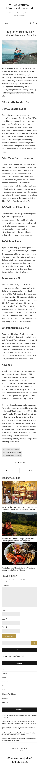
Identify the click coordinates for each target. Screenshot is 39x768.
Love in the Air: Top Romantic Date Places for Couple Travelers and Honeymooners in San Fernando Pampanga (19, 722)
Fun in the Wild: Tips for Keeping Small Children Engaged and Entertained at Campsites (19, 739)
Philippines (5, 698)
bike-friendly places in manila (12, 456)
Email (4, 619)
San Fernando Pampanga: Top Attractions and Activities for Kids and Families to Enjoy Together (18, 733)
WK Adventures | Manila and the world (19, 6)
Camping (4, 673)
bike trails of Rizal (17, 269)
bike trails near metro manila (12, 452)
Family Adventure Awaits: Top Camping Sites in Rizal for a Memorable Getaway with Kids (19, 728)
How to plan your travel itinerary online (13, 656)
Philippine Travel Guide (9, 694)
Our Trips (23, 748)
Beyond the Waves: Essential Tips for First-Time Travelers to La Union (19, 716)
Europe (4, 678)
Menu (6, 23)
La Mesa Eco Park (24, 201)
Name (4, 610)
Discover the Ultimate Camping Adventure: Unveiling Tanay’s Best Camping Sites (18, 540)
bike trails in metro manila (11, 449)
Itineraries (5, 682)
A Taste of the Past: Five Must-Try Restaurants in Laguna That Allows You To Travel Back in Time (19, 509)
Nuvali (4, 389)
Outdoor (4, 690)
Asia (3, 669)
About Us (15, 748)
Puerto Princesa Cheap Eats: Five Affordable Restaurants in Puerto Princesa (18, 569)
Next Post (28, 471)
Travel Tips (5, 702)
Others (4, 686)
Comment (6, 585)
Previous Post (10, 471)
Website (5, 627)
